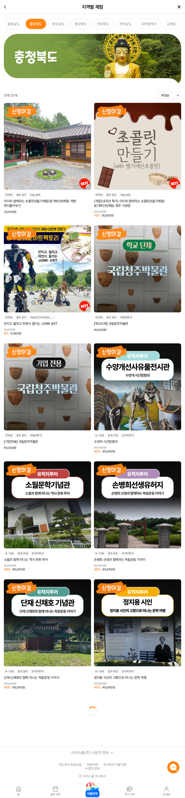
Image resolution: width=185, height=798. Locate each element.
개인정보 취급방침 (70, 765)
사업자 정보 (92, 768)
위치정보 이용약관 (115, 765)
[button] (112, 753)
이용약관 (92, 765)
